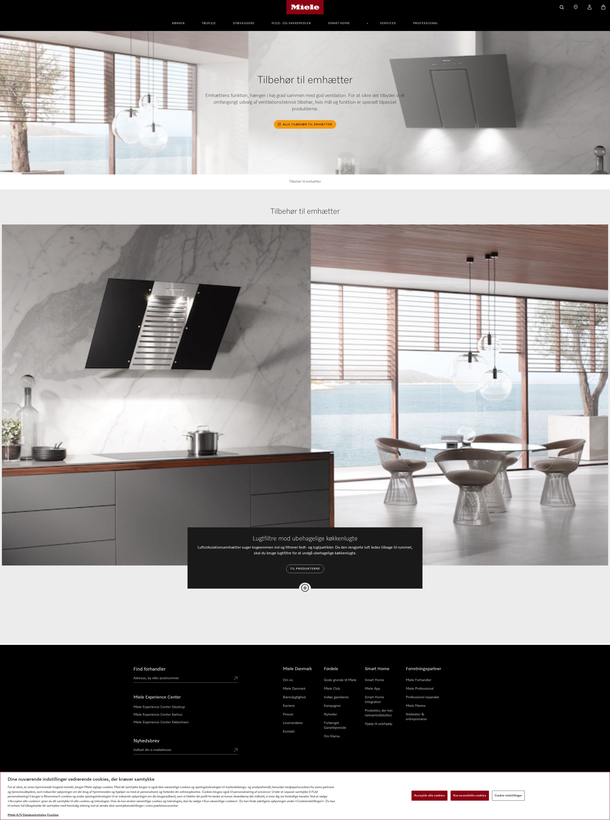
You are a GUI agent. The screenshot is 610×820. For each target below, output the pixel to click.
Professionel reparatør (422, 697)
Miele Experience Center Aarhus (157, 714)
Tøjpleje (209, 23)
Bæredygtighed (294, 697)
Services (388, 23)
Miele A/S (15, 815)
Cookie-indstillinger (508, 795)
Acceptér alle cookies (429, 795)
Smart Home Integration (374, 700)
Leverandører (293, 723)
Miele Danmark (294, 688)
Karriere (289, 706)
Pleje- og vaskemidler (291, 23)
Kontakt (289, 731)
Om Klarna (332, 736)
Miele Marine (416, 706)
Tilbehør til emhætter (305, 181)
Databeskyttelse (34, 815)
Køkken (178, 23)
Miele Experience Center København (161, 722)
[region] (305, 796)
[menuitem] (181, 22)
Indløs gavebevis (336, 697)
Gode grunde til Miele (340, 680)
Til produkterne (305, 568)
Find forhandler (149, 669)
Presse (288, 714)
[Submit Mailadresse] (236, 750)
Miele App (372, 688)
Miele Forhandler (418, 680)
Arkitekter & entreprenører (416, 717)
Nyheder (330, 714)
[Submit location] (236, 679)
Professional (425, 23)
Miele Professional (419, 688)
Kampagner (332, 706)
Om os (288, 680)
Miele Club (332, 688)
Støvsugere (243, 23)
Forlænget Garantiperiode (335, 725)
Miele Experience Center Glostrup (159, 707)
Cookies (53, 815)
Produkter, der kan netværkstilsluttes (379, 713)
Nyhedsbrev (146, 741)
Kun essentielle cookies (469, 795)
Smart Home (339, 23)
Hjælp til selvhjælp (378, 724)
